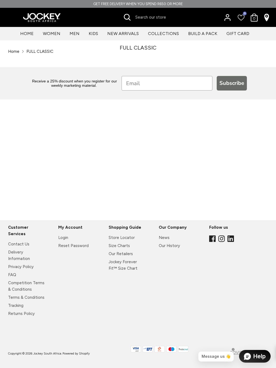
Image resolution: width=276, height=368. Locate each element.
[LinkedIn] (231, 239)
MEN (75, 33)
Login (63, 237)
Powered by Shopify (76, 353)
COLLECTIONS (163, 33)
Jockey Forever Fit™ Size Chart (123, 265)
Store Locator (122, 237)
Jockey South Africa (47, 353)
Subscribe (231, 83)
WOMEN (51, 33)
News (164, 237)
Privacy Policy (21, 266)
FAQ (12, 274)
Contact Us (18, 244)
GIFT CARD (237, 33)
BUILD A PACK (202, 33)
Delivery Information (19, 255)
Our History (169, 245)
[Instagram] (222, 239)
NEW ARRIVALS (123, 33)
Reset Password (73, 245)
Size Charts (119, 245)
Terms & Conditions (26, 297)
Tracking (15, 305)
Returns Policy (21, 313)
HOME (27, 33)
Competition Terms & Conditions (26, 286)
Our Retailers (121, 253)
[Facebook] (213, 239)
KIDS (93, 33)
